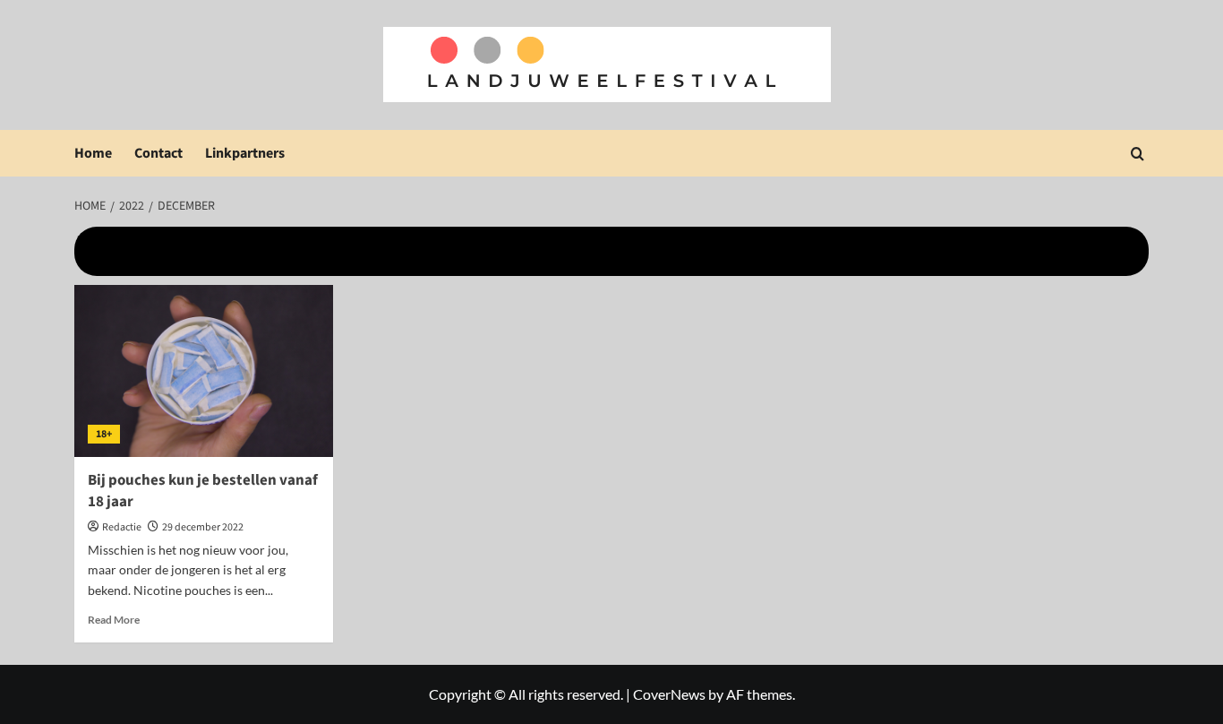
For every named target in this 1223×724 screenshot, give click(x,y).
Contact (158, 153)
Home (93, 153)
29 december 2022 (203, 527)
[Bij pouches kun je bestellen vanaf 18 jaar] (203, 371)
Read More (114, 619)
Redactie (121, 527)
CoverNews (669, 693)
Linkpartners (245, 153)
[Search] (1137, 153)
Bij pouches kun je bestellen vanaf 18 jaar (203, 491)
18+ (104, 434)
